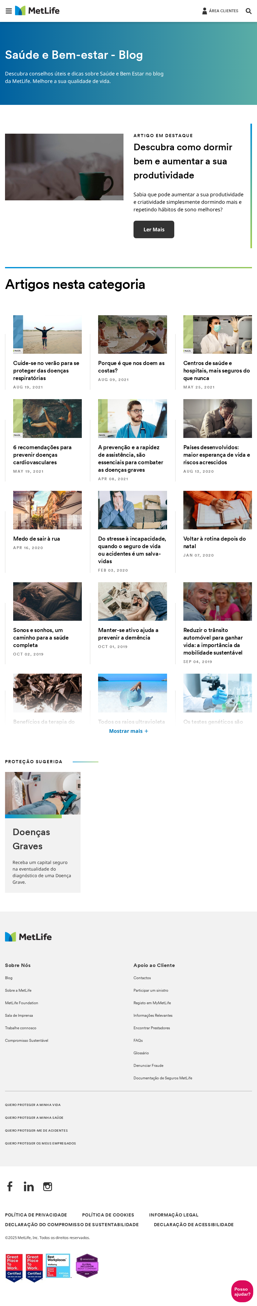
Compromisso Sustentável (26, 1041)
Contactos (142, 978)
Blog (9, 978)
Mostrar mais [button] (126, 731)
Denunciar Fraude (148, 1066)
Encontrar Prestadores (152, 1028)
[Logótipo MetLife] (28, 940)
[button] (9, 11)
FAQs (138, 1041)
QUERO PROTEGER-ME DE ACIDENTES (36, 1131)
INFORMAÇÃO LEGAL (173, 1215)
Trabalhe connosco (20, 1028)
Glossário (141, 1053)
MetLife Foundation (21, 1003)
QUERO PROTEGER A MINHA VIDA (32, 1105)
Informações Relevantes (153, 1016)
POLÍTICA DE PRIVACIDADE (36, 1215)
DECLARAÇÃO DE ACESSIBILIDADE (194, 1225)
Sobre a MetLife (18, 991)
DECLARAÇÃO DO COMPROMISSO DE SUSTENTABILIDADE (72, 1225)
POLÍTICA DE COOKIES (108, 1215)
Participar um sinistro (151, 991)
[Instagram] (48, 1187)
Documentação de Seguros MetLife (163, 1078)
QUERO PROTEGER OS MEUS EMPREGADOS (40, 1143)
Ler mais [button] (154, 229)
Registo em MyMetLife (152, 1003)
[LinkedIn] (29, 1187)
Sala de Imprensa (19, 1016)
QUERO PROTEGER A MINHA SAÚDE (34, 1118)
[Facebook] (10, 1187)
